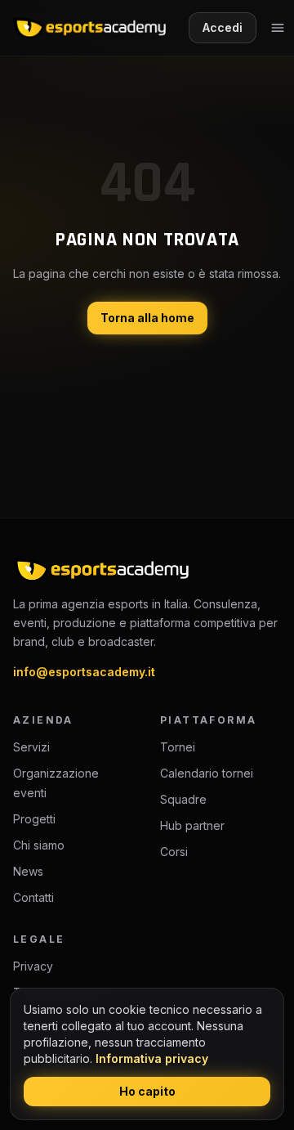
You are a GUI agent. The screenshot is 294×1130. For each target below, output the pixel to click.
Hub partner (192, 825)
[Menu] (277, 28)
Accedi (223, 27)
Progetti (34, 819)
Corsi (174, 852)
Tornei (177, 747)
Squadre (183, 799)
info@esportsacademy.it (84, 672)
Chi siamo (39, 845)
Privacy (33, 966)
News (28, 871)
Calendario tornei (206, 773)
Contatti (33, 897)
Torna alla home (147, 318)
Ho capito (147, 1091)
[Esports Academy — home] (89, 27)
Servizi (31, 747)
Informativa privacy (152, 1058)
